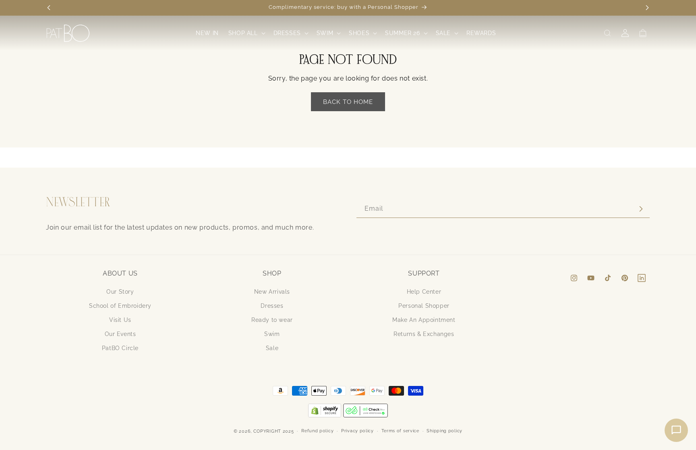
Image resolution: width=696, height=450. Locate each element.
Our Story (120, 291)
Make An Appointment (423, 320)
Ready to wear (272, 320)
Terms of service (400, 430)
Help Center (424, 291)
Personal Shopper (424, 306)
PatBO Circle (120, 348)
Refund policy (317, 430)
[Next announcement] (647, 7)
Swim (272, 334)
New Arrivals (272, 291)
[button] (246, 33)
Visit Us (120, 320)
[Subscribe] (641, 208)
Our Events (120, 334)
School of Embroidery (120, 306)
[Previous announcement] (49, 7)
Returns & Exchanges (424, 334)
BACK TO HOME (348, 102)
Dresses (272, 306)
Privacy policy (357, 430)
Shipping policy (444, 430)
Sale (272, 348)
